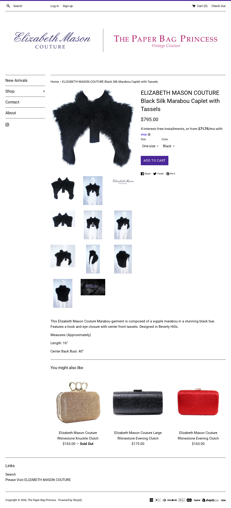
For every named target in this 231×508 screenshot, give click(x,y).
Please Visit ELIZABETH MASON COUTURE (38, 480)
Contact (12, 102)
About (10, 113)
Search (10, 474)
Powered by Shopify (70, 500)
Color (165, 139)
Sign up (68, 6)
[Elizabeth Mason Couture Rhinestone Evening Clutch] (198, 401)
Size (143, 139)
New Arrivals (16, 80)
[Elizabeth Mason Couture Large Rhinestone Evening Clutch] (138, 401)
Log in (55, 6)
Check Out (219, 6)
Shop (25, 91)
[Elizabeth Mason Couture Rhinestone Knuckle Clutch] (78, 401)
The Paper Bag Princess (42, 500)
